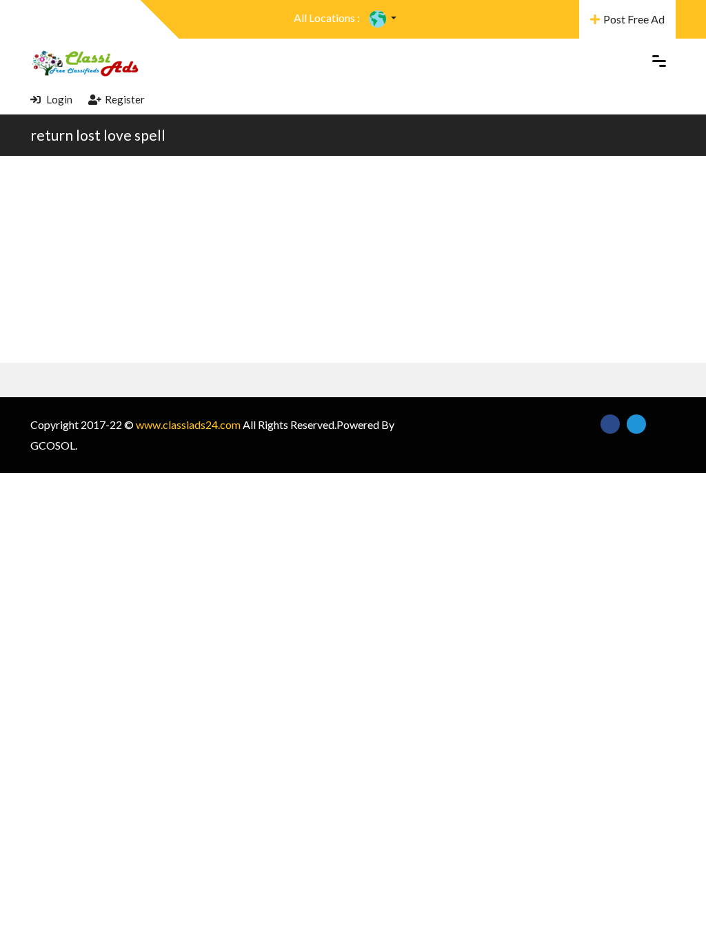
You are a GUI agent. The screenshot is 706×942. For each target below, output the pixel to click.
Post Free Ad (634, 19)
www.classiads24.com (188, 424)
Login (58, 99)
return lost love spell (97, 134)
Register (125, 99)
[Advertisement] (353, 259)
